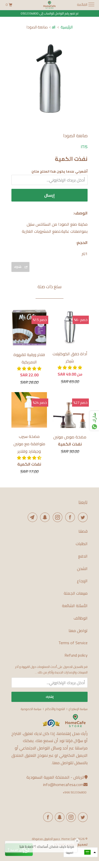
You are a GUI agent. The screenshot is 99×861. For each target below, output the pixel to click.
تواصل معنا (78, 630)
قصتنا (83, 531)
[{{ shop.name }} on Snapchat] (58, 817)
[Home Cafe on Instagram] (56, 517)
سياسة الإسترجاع (78, 709)
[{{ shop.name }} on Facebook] (47, 817)
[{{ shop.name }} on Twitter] (82, 817)
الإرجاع (82, 581)
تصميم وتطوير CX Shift (71, 844)
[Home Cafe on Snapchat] (44, 517)
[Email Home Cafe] (31, 517)
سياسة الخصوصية (31, 709)
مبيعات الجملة (76, 593)
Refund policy (76, 655)
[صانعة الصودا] (49, 79)
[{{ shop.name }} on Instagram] (70, 817)
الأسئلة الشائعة (75, 605)
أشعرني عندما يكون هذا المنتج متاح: (59, 171)
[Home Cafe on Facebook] (69, 517)
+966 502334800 (75, 792)
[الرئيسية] (75, 726)
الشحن (82, 568)
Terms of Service (73, 643)
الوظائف (81, 618)
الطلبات (82, 543)
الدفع (83, 556)
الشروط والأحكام (55, 709)
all (53, 27)
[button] (70, 367)
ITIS (84, 146)
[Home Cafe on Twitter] (82, 517)
